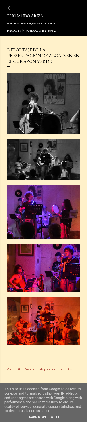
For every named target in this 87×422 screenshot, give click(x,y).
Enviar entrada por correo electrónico (48, 369)
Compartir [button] (14, 369)
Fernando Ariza (25, 15)
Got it (56, 417)
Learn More (37, 417)
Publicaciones (36, 30)
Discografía (15, 30)
